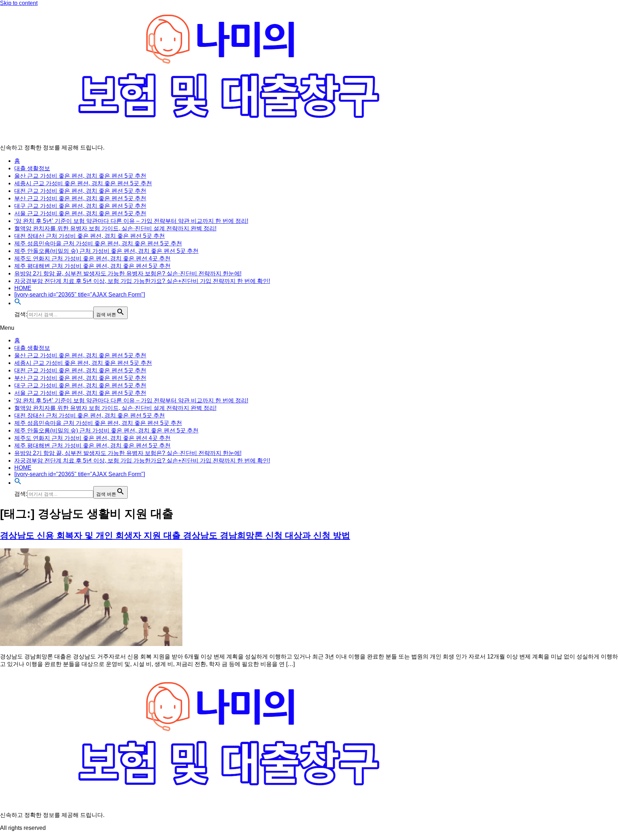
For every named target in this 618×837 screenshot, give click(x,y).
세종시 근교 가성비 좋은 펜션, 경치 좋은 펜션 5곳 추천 (83, 183)
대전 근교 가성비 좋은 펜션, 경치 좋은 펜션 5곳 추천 (80, 191)
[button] (17, 303)
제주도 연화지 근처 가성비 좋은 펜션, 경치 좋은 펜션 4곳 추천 (92, 258)
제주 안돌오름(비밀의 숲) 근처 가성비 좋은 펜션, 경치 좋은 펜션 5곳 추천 (106, 251)
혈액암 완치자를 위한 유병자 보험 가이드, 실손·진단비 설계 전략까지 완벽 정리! (115, 228)
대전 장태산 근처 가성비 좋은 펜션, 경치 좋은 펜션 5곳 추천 (89, 236)
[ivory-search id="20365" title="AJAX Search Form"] (79, 295)
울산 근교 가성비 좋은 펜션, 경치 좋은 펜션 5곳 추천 (80, 176)
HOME (22, 288)
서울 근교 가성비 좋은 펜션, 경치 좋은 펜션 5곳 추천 (80, 213)
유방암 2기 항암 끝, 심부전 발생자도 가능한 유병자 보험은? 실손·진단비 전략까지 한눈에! (127, 273)
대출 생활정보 (32, 168)
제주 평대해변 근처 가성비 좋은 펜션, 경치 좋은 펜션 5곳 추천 (92, 266)
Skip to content (19, 3)
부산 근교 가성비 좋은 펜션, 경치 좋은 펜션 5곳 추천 (80, 198)
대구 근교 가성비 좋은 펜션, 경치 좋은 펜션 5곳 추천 (80, 206)
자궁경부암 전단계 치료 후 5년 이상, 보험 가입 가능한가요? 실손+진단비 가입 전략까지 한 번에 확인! (142, 281)
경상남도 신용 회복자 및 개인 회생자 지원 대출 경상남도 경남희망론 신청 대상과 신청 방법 (175, 535)
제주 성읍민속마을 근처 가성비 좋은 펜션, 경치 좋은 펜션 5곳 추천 (98, 243)
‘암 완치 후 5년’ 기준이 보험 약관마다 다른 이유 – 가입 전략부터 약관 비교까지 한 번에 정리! (131, 221)
